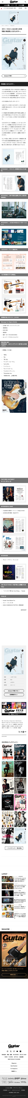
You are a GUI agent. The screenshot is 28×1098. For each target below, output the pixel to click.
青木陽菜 (15, 727)
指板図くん (14, 1071)
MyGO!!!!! (4, 722)
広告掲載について (7, 1090)
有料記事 (20, 8)
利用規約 (23, 1090)
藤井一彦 (4, 727)
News (20, 890)
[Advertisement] (14, 430)
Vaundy (21, 722)
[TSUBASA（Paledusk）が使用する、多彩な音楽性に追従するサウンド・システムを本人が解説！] (8, 900)
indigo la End (12, 720)
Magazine (12, 25)
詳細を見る (14, 975)
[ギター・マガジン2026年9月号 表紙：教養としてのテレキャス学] (14, 966)
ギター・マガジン (5, 25)
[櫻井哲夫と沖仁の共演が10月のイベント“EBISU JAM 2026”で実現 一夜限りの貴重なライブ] (8, 893)
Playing (11, 1057)
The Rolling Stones (15, 722)
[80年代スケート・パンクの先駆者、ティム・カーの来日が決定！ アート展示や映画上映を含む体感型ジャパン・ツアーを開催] (8, 915)
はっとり (10, 724)
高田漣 (19, 727)
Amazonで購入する (14, 691)
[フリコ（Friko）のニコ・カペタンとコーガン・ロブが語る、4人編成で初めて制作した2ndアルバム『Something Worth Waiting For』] (8, 879)
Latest (6, 874)
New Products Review (14, 1059)
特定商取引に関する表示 (14, 1092)
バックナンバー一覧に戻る (14, 848)
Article (16, 1057)
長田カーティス (10, 727)
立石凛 (20, 726)
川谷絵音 (12, 726)
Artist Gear (23, 1054)
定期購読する (14, 695)
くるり (6, 724)
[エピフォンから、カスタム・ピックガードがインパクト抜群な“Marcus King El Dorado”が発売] (8, 886)
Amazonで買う (8, 76)
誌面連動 (21, 1057)
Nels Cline (9, 722)
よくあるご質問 (9, 1087)
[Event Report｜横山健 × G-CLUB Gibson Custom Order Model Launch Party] (8, 908)
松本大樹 (16, 726)
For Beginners (14, 1068)
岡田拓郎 (4, 726)
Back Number (14, 1065)
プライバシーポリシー (18, 1087)
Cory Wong (7, 720)
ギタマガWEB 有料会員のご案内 (10, 8)
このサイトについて (16, 1090)
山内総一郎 (20, 724)
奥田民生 (15, 724)
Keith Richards (18, 720)
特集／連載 (9, 1054)
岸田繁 (8, 726)
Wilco (3, 724)
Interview (21, 876)
